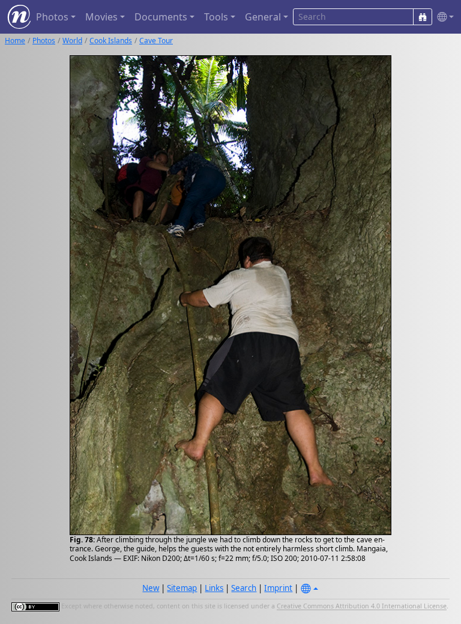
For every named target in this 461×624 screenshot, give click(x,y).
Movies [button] (101, 16)
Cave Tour (156, 40)
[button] (443, 17)
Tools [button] (216, 16)
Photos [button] (52, 16)
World (72, 40)
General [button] (263, 16)
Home (15, 40)
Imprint (278, 588)
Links (214, 588)
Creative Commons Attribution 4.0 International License (362, 606)
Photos (43, 40)
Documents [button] (160, 16)
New (150, 588)
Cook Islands (110, 40)
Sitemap (182, 588)
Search (243, 588)
